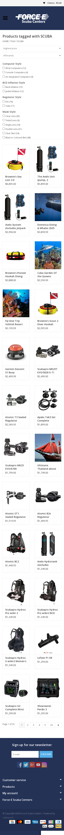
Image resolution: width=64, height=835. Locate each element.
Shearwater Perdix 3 (44, 707)
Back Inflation (14, 87)
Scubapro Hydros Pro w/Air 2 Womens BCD (15, 611)
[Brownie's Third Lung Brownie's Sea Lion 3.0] (16, 159)
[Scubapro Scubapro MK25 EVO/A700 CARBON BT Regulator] (16, 448)
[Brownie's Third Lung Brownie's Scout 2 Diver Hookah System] (48, 303)
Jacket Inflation (14, 91)
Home (6, 41)
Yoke (9, 105)
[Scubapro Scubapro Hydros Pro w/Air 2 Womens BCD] (16, 592)
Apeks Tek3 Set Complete (46, 419)
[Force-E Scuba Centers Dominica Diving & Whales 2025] (48, 207)
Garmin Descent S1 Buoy (14, 370)
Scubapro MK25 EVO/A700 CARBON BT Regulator (14, 467)
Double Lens (13, 129)
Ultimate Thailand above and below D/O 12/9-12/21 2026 (46, 467)
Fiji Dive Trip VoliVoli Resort (14, 322)
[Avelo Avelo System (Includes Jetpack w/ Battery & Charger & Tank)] (16, 207)
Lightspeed (8, 817)
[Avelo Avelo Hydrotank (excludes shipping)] (48, 544)
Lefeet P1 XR (44, 657)
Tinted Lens (12, 120)
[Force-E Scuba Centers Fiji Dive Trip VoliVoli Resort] (16, 303)
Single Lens (12, 124)
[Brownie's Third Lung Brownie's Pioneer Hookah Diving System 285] (16, 255)
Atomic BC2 (12, 561)
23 (51, 725)
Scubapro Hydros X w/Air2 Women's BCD (15, 659)
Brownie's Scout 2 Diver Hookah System (47, 322)
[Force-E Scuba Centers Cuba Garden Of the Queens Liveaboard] (48, 255)
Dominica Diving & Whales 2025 (47, 226)
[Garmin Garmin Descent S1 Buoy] (16, 351)
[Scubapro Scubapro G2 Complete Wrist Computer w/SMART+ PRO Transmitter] (16, 688)
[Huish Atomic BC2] (16, 544)
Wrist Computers (15, 68)
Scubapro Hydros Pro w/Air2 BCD (47, 611)
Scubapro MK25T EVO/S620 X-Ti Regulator (47, 370)
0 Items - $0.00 (54, 3)
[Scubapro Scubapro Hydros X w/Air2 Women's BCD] (16, 640)
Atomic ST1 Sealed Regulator (15, 515)
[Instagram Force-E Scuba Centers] (44, 764)
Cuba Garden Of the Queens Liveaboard (47, 274)
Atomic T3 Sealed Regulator (15, 419)
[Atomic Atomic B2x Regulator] (48, 496)
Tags (12, 41)
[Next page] (58, 725)
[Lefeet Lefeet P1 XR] (48, 640)
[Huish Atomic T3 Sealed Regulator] (16, 399)
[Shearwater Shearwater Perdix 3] (48, 688)
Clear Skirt (12, 133)
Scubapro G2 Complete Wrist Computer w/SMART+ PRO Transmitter (14, 707)
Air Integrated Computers (19, 76)
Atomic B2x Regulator (44, 515)
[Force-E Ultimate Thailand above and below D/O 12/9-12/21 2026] (48, 448)
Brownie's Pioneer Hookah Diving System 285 (15, 274)
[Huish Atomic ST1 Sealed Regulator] (16, 496)
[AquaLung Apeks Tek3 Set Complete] (48, 399)
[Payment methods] (12, 821)
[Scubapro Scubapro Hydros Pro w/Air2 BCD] (48, 592)
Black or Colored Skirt (18, 137)
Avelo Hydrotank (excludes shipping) (47, 563)
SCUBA (20, 41)
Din (9, 101)
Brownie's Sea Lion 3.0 (13, 178)
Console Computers (16, 72)
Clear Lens (12, 116)
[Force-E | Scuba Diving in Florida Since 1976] (37, 17)
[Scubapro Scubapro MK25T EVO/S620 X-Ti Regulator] (48, 351)
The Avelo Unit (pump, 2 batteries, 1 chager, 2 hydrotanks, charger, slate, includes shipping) (48, 178)
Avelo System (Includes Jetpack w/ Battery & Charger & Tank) (15, 226)
